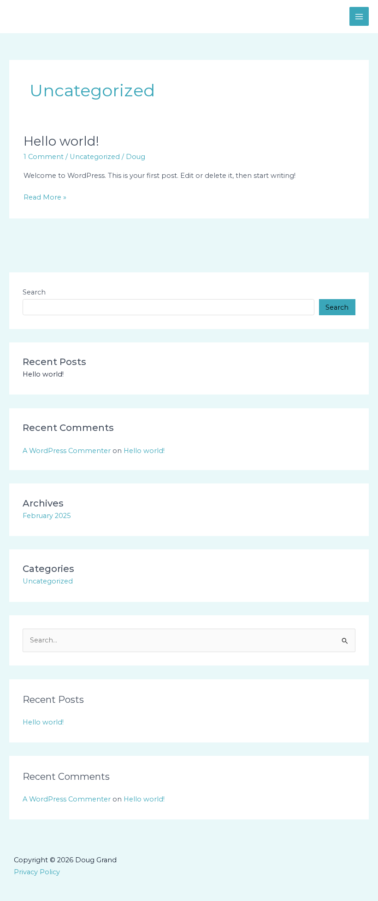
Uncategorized (95, 157)
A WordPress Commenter (67, 451)
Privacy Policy (37, 872)
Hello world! (61, 141)
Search (34, 292)
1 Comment (44, 157)
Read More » (45, 196)
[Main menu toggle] (359, 16)
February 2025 (47, 516)
